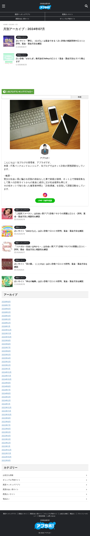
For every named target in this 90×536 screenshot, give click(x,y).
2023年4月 (6, 436)
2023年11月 (6, 411)
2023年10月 (6, 414)
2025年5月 (6, 354)
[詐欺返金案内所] (45, 8)
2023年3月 (6, 439)
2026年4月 (6, 316)
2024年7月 (6, 390)
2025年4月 (6, 358)
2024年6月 (6, 393)
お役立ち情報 (8, 475)
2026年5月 (6, 312)
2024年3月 (6, 397)
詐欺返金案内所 (45, 520)
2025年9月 (6, 340)
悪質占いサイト (67, 14)
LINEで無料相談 (45, 200)
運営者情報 (42, 516)
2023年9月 (6, 418)
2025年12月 (6, 330)
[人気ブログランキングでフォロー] (18, 93)
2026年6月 (6, 309)
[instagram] (45, 195)
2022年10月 (6, 457)
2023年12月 (6, 407)
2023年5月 (6, 432)
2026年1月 (6, 326)
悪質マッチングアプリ (22, 14)
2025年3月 (6, 361)
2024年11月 (6, 376)
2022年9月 (6, 460)
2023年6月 (6, 429)
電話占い (6, 499)
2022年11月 (6, 453)
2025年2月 (6, 365)
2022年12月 (6, 450)
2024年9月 (6, 383)
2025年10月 (6, 337)
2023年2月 (6, 443)
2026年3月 (6, 319)
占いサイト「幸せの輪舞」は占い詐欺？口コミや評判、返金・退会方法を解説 (48, 281)
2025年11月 (6, 333)
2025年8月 (6, 344)
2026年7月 (6, 305)
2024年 (11, 24)
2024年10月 (6, 379)
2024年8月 (6, 386)
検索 (79, 97)
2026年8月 (6, 302)
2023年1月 (6, 446)
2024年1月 (6, 404)
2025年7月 (6, 347)
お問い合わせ (51, 516)
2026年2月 (6, 323)
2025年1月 (6, 369)
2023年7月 (6, 425)
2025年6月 (6, 351)
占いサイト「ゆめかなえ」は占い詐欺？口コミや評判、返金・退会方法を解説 (48, 231)
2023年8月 (6, 421)
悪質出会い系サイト (22, 19)
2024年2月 (6, 400)
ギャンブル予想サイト (67, 19)
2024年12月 (6, 372)
